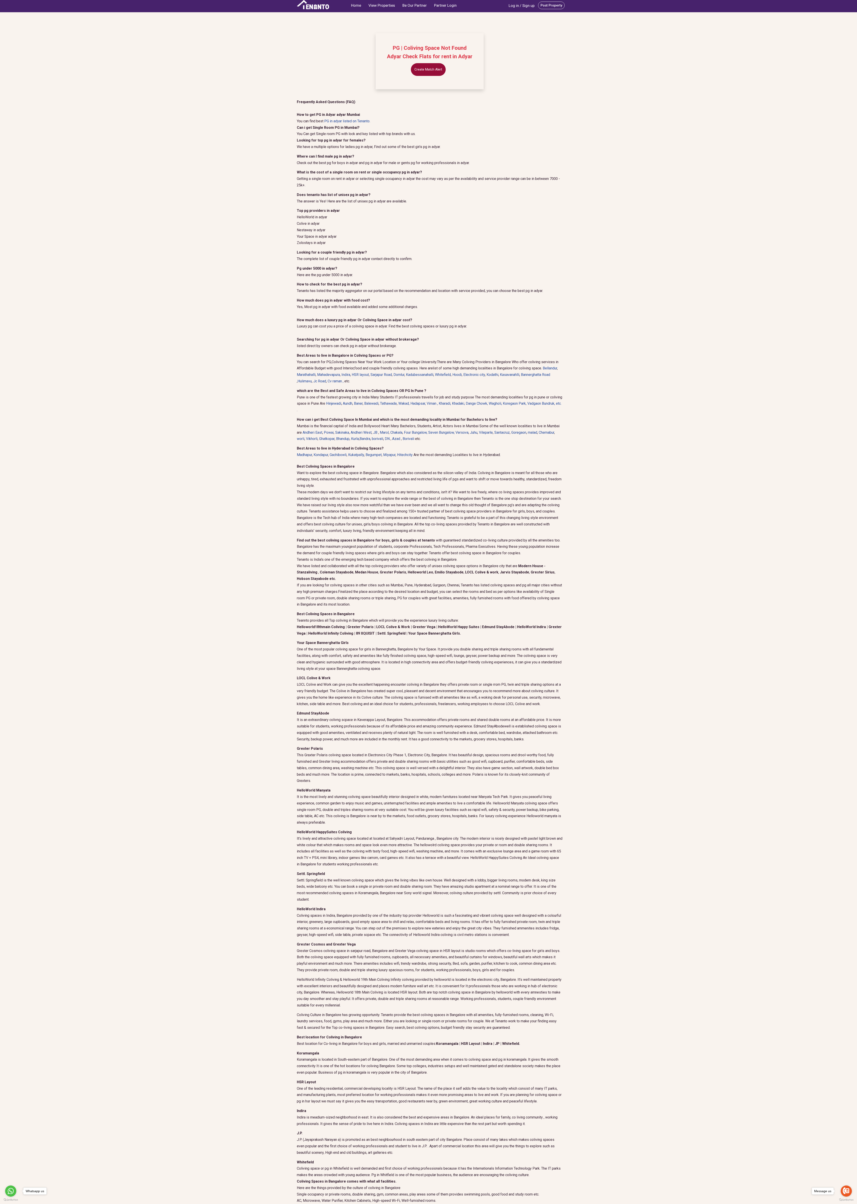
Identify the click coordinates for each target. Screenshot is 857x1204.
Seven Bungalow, (442, 432)
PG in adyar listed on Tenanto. (347, 121)
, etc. (544, 403)
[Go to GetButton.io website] (11, 1199)
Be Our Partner (414, 5)
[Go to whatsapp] (10, 1191)
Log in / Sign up (522, 5)
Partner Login (445, 5)
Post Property (551, 5)
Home (356, 5)
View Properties (381, 5)
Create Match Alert (428, 69)
